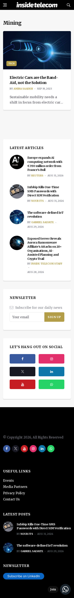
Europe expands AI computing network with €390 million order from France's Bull (44, 164)
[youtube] (22, 384)
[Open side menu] (5, 5)
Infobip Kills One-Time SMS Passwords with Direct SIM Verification (43, 191)
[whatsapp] (50, 448)
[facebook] (22, 359)
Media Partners (15, 487)
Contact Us (11, 499)
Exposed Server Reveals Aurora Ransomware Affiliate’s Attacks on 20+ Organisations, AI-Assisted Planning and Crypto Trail (44, 249)
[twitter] (22, 371)
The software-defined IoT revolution (42, 545)
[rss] (51, 371)
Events (8, 481)
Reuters (37, 175)
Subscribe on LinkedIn (23, 576)
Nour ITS (37, 200)
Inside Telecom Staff (46, 263)
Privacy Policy (14, 493)
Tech (11, 63)
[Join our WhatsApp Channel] (59, 589)
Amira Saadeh (23, 88)
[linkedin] (42, 448)
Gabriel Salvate (42, 222)
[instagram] (51, 359)
